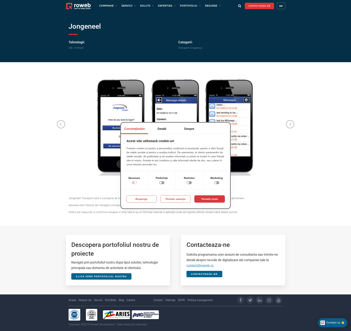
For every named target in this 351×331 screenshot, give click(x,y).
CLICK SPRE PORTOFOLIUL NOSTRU (101, 276)
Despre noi (85, 300)
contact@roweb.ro (199, 265)
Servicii (98, 300)
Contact (158, 300)
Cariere (131, 300)
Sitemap (170, 300)
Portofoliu (110, 300)
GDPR (181, 300)
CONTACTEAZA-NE (259, 6)
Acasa (72, 300)
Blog (121, 300)
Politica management (200, 300)
